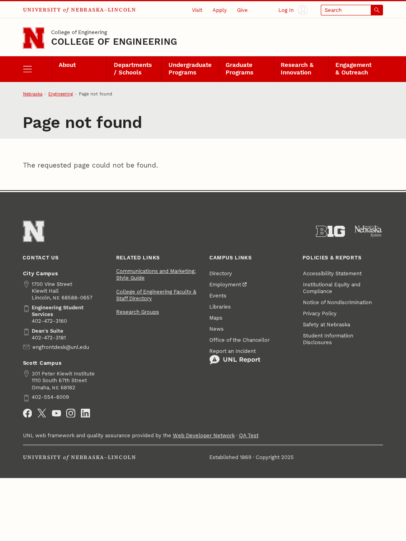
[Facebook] (27, 413)
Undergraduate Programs (190, 69)
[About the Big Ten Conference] (330, 231)
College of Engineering (79, 32)
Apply (220, 10)
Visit (197, 10)
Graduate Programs (239, 69)
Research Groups (137, 312)
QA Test (249, 435)
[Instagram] (70, 413)
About (67, 65)
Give (242, 10)
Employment (225, 285)
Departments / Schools (133, 69)
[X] (41, 413)
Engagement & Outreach (353, 69)
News (216, 329)
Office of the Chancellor (239, 340)
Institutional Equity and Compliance (331, 288)
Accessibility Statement (332, 273)
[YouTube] (56, 413)
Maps (215, 318)
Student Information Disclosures (328, 339)
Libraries (220, 307)
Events (217, 296)
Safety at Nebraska (326, 325)
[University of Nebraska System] (368, 231)
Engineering (60, 94)
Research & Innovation (297, 69)
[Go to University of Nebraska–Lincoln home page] (33, 38)
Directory (220, 273)
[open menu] (37, 69)
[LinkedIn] (85, 413)
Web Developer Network (204, 435)
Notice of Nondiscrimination (337, 302)
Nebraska (32, 94)
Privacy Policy (320, 313)
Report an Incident (232, 351)
